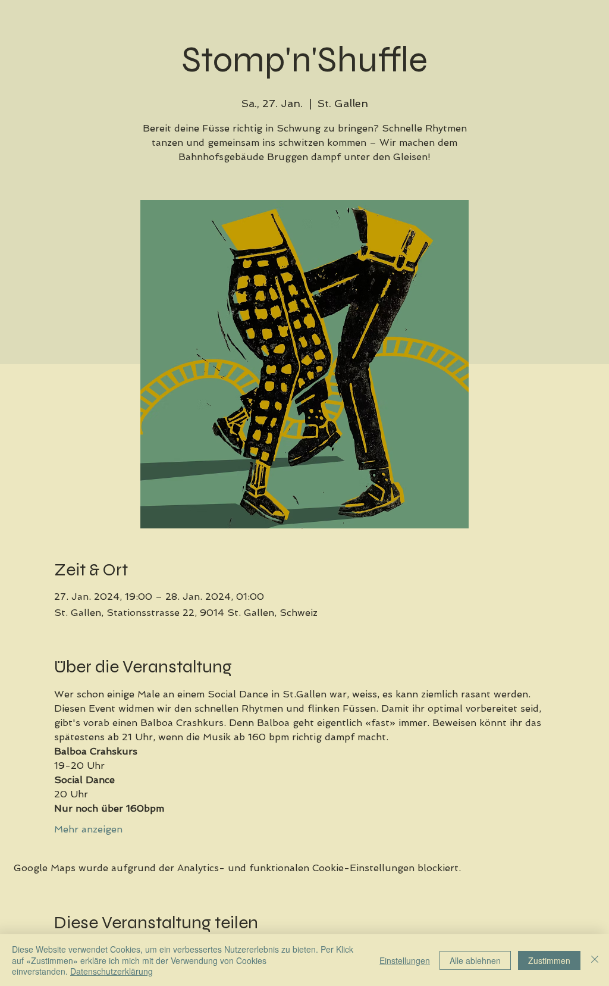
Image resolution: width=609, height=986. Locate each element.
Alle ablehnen (475, 960)
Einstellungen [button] (404, 960)
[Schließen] (595, 960)
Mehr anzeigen (88, 829)
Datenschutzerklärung (111, 971)
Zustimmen (549, 960)
